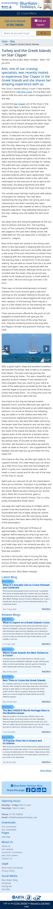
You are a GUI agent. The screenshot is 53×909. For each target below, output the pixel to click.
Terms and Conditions (12, 867)
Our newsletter (9, 829)
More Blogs (46, 770)
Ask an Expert (41, 22)
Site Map (6, 836)
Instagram (7, 886)
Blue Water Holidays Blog (27, 785)
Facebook (6, 883)
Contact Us (7, 858)
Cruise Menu (28, 13)
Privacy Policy (8, 870)
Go (45, 33)
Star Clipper (19, 103)
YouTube (6, 889)
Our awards (7, 849)
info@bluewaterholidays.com (22, 817)
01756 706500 (16, 814)
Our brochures (9, 826)
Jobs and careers (10, 855)
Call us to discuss (15, 22)
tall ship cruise (24, 91)
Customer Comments (12, 852)
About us (6, 846)
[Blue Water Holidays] (26, 5)
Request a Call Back (40, 903)
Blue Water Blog (10, 880)
